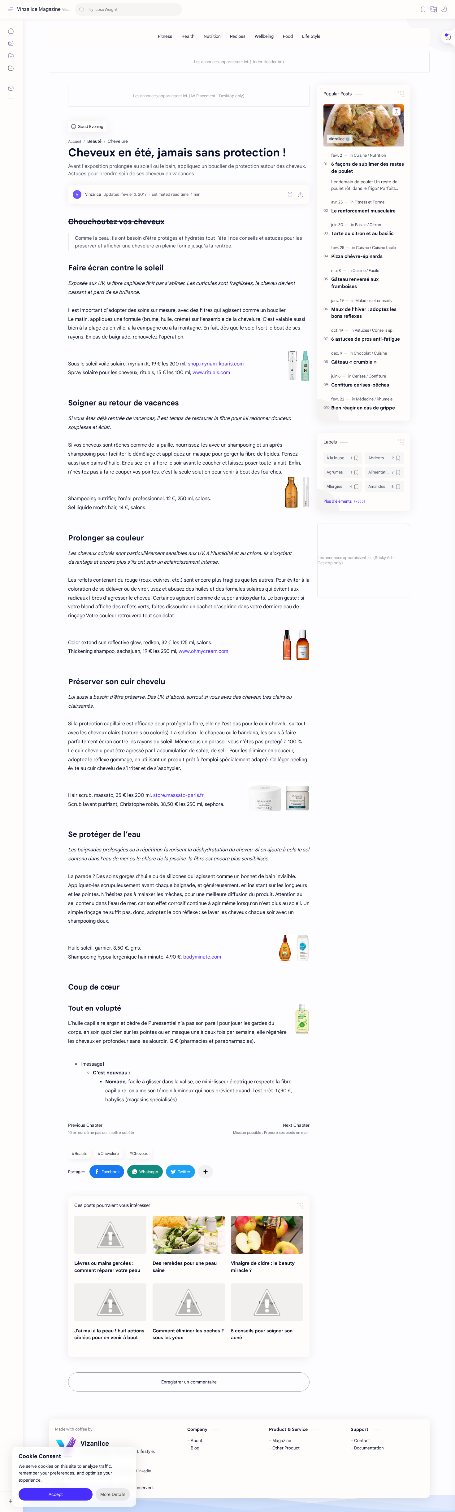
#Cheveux (138, 1153)
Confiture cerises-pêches (360, 385)
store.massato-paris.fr (178, 795)
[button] (433, 9)
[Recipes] (237, 36)
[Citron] (375, 224)
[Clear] (176, 9)
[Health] (187, 36)
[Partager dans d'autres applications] (205, 1171)
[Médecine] (366, 399)
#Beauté (79, 1153)
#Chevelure (108, 1153)
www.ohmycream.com (203, 651)
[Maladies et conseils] (374, 300)
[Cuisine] (361, 155)
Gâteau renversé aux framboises (355, 282)
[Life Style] (311, 36)
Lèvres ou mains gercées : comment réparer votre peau (107, 1266)
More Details (112, 1487)
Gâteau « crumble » (354, 362)
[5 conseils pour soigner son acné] (267, 1302)
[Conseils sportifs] (387, 330)
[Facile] (374, 270)
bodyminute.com (202, 957)
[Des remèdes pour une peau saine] (189, 1235)
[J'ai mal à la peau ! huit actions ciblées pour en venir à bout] (110, 1302)
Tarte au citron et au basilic (362, 233)
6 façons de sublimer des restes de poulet (367, 167)
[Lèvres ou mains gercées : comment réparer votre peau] (110, 1235)
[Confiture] (377, 376)
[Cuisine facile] (384, 247)
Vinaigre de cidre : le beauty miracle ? (263, 1266)
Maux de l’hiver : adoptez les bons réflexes (363, 312)
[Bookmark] (423, 9)
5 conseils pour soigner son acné (261, 1334)
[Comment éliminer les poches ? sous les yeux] (189, 1302)
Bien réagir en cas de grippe (363, 408)
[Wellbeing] (264, 36)
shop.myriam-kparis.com (216, 364)
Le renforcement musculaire (363, 211)
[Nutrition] (212, 36)
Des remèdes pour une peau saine (185, 1266)
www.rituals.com (211, 372)
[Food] (288, 36)
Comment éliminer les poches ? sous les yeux (188, 1334)
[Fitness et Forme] (369, 202)
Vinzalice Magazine (39, 9)
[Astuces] (363, 330)
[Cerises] (360, 376)
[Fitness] (165, 36)
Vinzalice (189, 1487)
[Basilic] (362, 224)
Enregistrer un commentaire (189, 1382)
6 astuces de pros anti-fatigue (365, 339)
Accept (56, 1487)
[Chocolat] (363, 353)
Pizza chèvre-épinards (357, 256)
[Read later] (290, 194)
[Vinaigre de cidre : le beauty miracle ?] (267, 1235)
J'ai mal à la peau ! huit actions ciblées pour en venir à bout (109, 1334)
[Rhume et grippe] (392, 399)
